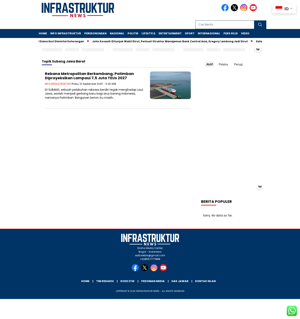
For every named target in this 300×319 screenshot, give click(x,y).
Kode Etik (127, 281)
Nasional (117, 33)
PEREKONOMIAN (95, 33)
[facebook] (225, 10)
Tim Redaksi (105, 281)
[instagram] (244, 10)
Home (43, 33)
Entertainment (170, 33)
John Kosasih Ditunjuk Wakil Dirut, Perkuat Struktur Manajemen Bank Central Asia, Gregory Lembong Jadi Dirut (166, 41)
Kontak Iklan (205, 281)
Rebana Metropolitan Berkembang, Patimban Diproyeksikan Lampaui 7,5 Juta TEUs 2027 (89, 76)
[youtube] (254, 10)
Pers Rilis (230, 33)
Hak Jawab (179, 281)
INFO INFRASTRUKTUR (65, 33)
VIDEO (245, 33)
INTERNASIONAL (209, 33)
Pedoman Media (153, 281)
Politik (133, 33)
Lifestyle (148, 33)
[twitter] (235, 10)
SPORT (189, 33)
